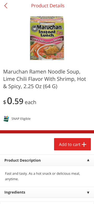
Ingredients (14, 192)
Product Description (22, 160)
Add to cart (69, 144)
